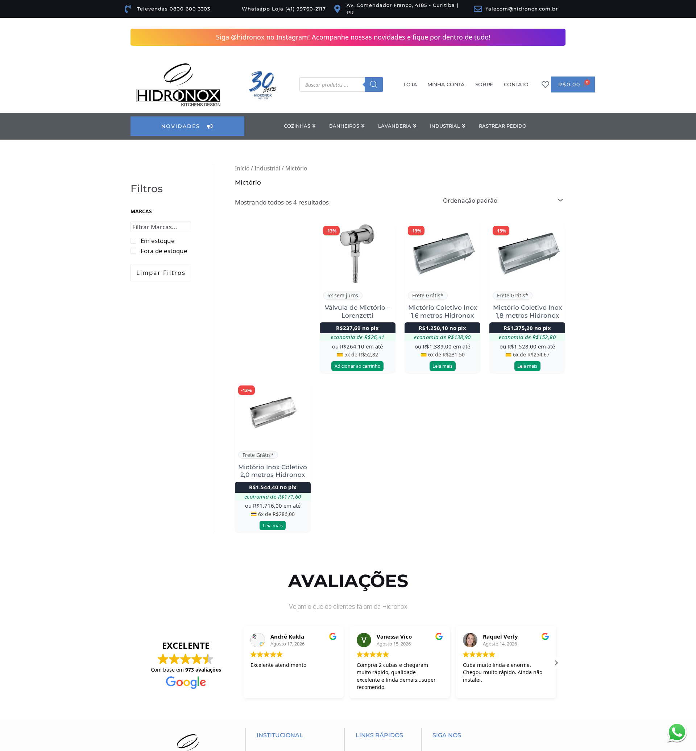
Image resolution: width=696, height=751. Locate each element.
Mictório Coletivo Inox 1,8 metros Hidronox (527, 311)
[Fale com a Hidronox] (677, 732)
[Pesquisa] (374, 84)
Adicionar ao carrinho (358, 366)
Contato (516, 84)
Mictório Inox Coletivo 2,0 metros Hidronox (272, 470)
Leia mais (442, 366)
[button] (556, 662)
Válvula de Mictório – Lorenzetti (357, 311)
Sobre (484, 84)
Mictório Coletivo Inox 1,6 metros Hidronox (442, 311)
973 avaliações (203, 669)
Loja (410, 84)
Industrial (267, 168)
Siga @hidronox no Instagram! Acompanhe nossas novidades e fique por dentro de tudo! (353, 37)
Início (242, 168)
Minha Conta (445, 84)
